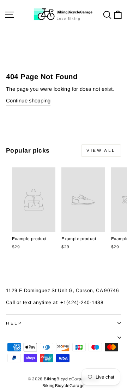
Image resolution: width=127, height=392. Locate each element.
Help (14, 323)
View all (101, 150)
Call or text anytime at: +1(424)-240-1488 (54, 302)
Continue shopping (28, 100)
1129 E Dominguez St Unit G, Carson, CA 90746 (62, 290)
